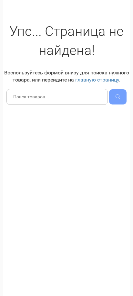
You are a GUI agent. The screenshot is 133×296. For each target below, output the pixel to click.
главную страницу (97, 80)
